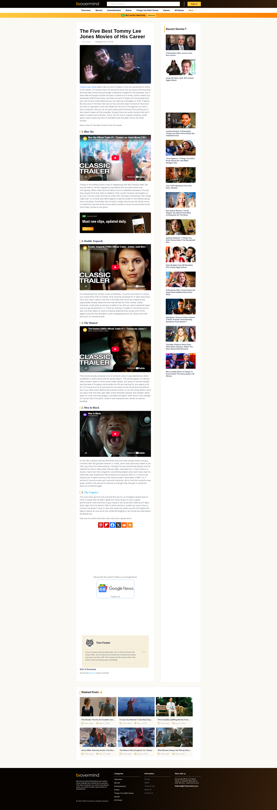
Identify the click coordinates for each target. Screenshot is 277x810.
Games (166, 10)
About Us (147, 790)
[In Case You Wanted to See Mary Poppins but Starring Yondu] (136, 706)
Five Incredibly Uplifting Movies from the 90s (177, 720)
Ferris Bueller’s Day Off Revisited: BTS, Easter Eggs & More (179, 266)
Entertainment (114, 10)
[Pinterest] (100, 525)
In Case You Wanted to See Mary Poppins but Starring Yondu (145, 720)
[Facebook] (112, 525)
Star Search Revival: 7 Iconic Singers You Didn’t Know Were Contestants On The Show (178, 213)
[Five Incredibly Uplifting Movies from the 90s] (174, 706)
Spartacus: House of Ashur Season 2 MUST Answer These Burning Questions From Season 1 (180, 319)
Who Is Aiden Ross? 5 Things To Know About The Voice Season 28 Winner (180, 374)
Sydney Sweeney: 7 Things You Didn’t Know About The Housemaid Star (180, 240)
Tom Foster (86, 42)
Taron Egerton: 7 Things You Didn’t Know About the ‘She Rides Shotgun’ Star (180, 160)
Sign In (194, 4)
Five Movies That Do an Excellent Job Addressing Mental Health (108, 720)
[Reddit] (124, 525)
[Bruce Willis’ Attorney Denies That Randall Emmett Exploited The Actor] (98, 737)
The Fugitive (91, 492)
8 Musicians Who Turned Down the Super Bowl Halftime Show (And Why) (180, 292)
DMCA (146, 783)
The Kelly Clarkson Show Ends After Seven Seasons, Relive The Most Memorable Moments (179, 346)
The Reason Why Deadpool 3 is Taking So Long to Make (143, 750)
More (191, 10)
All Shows (179, 10)
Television (86, 10)
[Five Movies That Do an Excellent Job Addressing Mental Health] (98, 706)
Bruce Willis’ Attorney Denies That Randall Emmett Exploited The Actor (110, 750)
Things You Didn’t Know (147, 10)
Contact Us (148, 793)
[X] (118, 525)
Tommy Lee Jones (88, 87)
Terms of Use (149, 786)
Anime (129, 10)
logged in (92, 673)
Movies (99, 10)
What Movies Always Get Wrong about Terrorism (178, 750)
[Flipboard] (106, 525)
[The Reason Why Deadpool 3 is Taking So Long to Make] (136, 737)
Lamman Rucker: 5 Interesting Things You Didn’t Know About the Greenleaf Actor (180, 133)
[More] (130, 525)
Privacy (147, 779)
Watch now (151, 15)
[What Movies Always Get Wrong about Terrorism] (174, 737)
